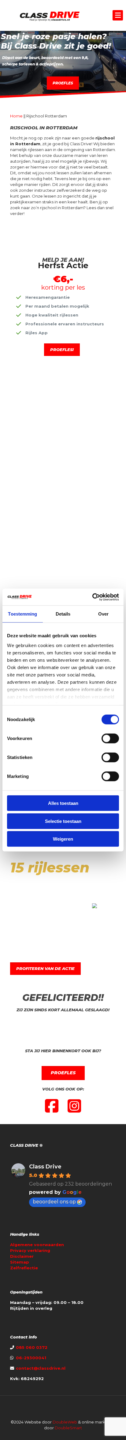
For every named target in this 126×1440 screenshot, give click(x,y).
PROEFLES (63, 83)
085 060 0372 (31, 1347)
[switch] (110, 738)
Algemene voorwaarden (37, 1244)
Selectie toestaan (63, 821)
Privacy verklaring (30, 1250)
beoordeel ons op (54, 1202)
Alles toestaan (63, 803)
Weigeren (63, 839)
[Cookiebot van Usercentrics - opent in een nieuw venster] (92, 597)
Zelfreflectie (24, 1267)
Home (16, 115)
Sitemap (19, 1262)
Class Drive (45, 1166)
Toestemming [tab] (22, 613)
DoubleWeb (65, 1422)
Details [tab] (63, 613)
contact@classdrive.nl (40, 1368)
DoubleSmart (68, 1427)
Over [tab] (103, 613)
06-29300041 (31, 1357)
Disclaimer (22, 1256)
